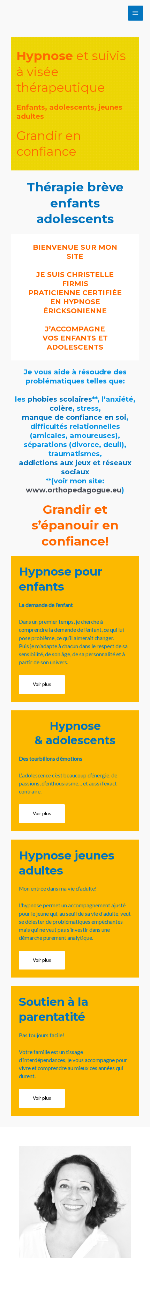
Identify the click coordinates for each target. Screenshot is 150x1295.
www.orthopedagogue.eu (73, 490)
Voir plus (42, 684)
